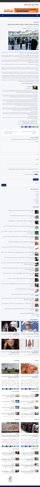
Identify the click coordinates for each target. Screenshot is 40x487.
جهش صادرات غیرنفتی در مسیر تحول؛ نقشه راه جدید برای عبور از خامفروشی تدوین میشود (8, 460)
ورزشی (37, 203)
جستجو (37, 182)
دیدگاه (37, 141)
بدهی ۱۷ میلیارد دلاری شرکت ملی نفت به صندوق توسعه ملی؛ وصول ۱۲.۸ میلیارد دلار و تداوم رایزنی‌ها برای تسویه (10, 436)
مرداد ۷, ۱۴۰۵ (12, 467)
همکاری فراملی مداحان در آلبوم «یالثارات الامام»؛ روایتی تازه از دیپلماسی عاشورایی (19, 308)
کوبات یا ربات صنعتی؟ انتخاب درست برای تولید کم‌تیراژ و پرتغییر (22, 294)
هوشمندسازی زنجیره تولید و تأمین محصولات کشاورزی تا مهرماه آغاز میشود (8, 465)
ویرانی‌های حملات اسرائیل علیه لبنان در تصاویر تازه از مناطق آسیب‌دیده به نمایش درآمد (18, 236)
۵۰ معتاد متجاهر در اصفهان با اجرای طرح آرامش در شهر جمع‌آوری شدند (21, 221)
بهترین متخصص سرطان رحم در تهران (27, 313)
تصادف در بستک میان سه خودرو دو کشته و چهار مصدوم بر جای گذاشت (21, 210)
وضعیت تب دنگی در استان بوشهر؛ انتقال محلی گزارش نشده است (27, 402)
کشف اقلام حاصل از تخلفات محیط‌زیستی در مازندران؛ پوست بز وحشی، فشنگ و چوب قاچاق (27, 453)
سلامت (35, 22)
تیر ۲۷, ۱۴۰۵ (12, 410)
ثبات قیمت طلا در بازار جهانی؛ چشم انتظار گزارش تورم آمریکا (10, 132)
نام (38, 154)
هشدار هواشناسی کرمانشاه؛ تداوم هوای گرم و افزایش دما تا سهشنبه (8, 414)
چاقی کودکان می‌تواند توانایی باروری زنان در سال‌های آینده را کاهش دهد (21, 242)
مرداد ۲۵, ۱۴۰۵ (36, 378)
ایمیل (37, 159)
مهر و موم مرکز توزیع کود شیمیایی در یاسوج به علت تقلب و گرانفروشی (27, 460)
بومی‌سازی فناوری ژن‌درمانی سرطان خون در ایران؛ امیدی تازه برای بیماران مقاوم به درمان (27, 408)
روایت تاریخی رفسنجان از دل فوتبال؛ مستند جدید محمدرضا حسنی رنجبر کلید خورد (19, 257)
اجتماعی (37, 191)
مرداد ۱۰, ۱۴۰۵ (36, 354)
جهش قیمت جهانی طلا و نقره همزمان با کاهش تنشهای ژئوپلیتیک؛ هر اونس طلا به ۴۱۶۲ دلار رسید (8, 453)
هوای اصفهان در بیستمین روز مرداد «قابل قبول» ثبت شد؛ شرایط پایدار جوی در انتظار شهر (10, 377)
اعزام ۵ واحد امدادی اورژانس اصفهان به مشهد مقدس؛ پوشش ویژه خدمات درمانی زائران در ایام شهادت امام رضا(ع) (27, 396)
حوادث (37, 196)
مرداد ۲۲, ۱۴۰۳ (36, 26)
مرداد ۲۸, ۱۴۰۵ (36, 336)
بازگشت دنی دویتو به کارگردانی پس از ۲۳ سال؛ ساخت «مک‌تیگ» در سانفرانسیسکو (10, 352)
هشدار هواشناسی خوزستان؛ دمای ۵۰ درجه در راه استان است (8, 408)
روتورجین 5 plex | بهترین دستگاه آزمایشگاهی (28, 132)
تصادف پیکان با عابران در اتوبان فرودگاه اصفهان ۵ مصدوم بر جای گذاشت (20, 278)
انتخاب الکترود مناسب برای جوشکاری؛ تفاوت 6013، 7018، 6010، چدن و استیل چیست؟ (18, 247)
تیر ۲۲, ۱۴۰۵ (31, 410)
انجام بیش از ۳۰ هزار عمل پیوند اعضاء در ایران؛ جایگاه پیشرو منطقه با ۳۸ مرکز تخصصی (27, 414)
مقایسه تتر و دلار (35, 315)
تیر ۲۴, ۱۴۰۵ (31, 461)
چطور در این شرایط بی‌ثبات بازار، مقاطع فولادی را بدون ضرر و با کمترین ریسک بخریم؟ (18, 273)
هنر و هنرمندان (36, 200)
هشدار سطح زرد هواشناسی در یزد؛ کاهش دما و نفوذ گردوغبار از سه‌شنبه (8, 396)
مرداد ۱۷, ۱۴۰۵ (31, 398)
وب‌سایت (37, 164)
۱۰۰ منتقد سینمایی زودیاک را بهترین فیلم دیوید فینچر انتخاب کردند (22, 215)
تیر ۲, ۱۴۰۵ (32, 473)
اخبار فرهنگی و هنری (34, 319)
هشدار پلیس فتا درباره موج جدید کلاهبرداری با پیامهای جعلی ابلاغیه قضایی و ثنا (27, 465)
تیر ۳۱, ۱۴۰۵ (31, 404)
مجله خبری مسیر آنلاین (31, 4)
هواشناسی (37, 201)
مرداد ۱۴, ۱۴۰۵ (12, 455)
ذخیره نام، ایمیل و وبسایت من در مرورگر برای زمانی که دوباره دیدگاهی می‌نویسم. (22, 169)
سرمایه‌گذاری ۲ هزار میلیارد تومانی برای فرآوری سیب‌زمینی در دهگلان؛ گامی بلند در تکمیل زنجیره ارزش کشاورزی (8, 472)
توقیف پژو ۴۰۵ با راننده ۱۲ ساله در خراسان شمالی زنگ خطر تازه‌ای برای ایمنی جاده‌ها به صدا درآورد (27, 472)
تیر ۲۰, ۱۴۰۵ (31, 467)
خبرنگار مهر (28, 55)
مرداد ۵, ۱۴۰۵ (16, 354)
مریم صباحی (29, 26)
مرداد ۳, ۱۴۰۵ (12, 404)
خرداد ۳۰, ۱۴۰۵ (12, 416)
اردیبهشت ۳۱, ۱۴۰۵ (30, 416)
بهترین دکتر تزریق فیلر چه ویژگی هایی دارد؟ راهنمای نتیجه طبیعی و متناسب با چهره (19, 226)
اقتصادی (37, 195)
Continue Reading (35, 391)
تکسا (38, 316)
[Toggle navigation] (37, 15)
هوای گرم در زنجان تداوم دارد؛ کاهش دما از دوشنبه (8, 402)
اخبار (38, 22)
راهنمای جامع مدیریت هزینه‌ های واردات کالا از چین (24, 289)
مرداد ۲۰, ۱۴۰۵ (16, 336)
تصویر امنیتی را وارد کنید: (29, 174)
